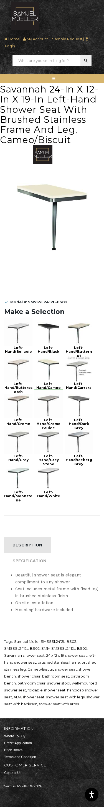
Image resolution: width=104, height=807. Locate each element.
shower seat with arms (59, 704)
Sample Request (66, 39)
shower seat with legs (65, 697)
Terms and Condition (20, 757)
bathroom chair (31, 683)
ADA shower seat (29, 697)
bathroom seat (55, 676)
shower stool (58, 683)
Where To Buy (14, 736)
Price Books (13, 750)
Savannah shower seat (24, 655)
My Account (37, 39)
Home (13, 39)
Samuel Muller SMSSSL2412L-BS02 (45, 641)
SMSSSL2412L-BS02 (22, 648)
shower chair (28, 676)
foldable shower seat (46, 690)
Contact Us (12, 773)
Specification (29, 560)
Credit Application (18, 743)
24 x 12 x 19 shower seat (66, 655)
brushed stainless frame (59, 662)
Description (27, 545)
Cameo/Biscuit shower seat (52, 669)
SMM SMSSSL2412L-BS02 (64, 648)
